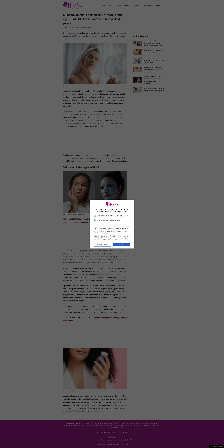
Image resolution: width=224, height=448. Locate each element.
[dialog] (112, 224)
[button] (112, 224)
